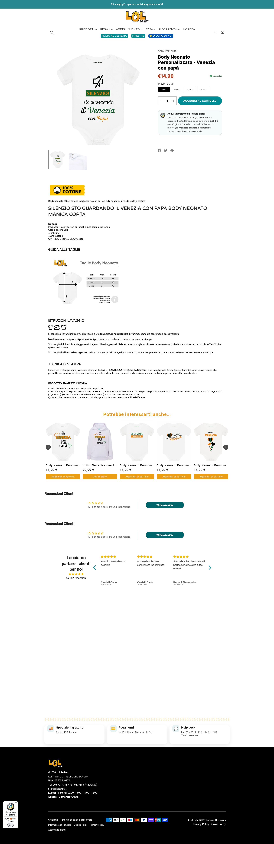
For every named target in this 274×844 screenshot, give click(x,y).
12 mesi (203, 89)
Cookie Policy (80, 824)
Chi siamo (53, 819)
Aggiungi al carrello (99, 476)
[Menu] (16, 803)
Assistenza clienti (56, 829)
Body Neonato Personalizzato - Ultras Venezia (115, 465)
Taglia (165, 84)
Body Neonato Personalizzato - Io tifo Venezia (152, 465)
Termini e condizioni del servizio (76, 819)
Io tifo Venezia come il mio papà (68, 465)
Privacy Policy (97, 824)
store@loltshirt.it (57, 788)
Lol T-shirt (195, 820)
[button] (51, 32)
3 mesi (163, 89)
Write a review (164, 505)
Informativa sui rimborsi (59, 824)
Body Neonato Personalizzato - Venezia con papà (228, 465)
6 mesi (177, 89)
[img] (76, 574)
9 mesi (190, 89)
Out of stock (62, 476)
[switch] (10, 825)
